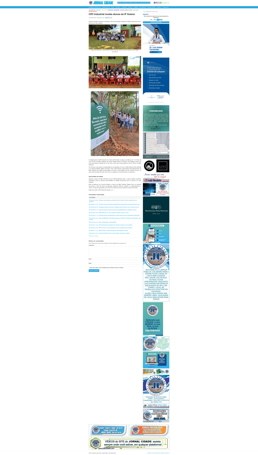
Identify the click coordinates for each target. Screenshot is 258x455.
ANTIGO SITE (166, 7)
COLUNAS (118, 7)
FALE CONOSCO (142, 7)
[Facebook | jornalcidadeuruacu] (155, 3)
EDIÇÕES (159, 7)
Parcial (161, 19)
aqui (112, 190)
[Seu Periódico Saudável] (101, 2)
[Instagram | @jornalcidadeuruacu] (157, 3)
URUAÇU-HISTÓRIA (151, 7)
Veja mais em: (92, 10)
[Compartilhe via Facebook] (106, 18)
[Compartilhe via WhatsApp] (109, 18)
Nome (90, 259)
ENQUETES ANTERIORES (156, 22)
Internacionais (93, 11)
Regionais (110, 10)
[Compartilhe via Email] (111, 18)
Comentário (91, 245)
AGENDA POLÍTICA (106, 7)
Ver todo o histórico (94, 236)
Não (155, 19)
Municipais (104, 10)
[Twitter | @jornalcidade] (159, 3)
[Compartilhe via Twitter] (108, 18)
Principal (98, 10)
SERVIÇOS (136, 7)
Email (90, 263)
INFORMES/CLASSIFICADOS (95, 7)
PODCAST (130, 7)
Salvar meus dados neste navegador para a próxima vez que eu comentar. (107, 267)
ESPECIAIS (124, 7)
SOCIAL (112, 7)
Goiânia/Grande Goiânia (126, 10)
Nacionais (135, 10)
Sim (151, 19)
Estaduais (116, 10)
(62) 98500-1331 (165, 3)
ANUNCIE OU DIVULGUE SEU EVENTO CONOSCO (158, 453)
